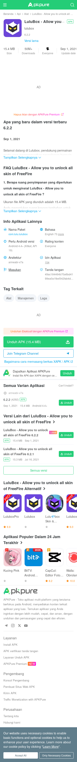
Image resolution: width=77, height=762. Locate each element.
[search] (72, 5)
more (61, 234)
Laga (43, 298)
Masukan (15, 269)
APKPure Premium (15, 664)
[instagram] (12, 625)
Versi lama (31, 40)
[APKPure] (38, 4)
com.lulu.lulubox (18, 234)
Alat (26, 14)
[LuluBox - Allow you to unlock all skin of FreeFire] (12, 27)
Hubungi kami (11, 722)
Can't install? (66, 385)
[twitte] (19, 625)
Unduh (67, 373)
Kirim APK (9, 693)
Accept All (21, 755)
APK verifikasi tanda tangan (20, 651)
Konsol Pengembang (16, 680)
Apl (19, 14)
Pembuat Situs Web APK (19, 687)
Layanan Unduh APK (16, 657)
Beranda (8, 14)
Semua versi (38, 470)
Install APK (10, 645)
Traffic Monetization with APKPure (24, 699)
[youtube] (26, 625)
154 (47, 262)
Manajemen (26, 298)
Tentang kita (11, 716)
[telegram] (6, 625)
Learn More (51, 746)
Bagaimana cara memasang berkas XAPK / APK (37, 361)
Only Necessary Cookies (56, 755)
